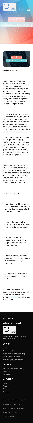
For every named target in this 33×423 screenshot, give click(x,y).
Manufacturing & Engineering (13, 368)
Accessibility (20, 408)
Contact (5, 392)
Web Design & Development (13, 360)
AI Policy (14, 412)
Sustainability (6, 412)
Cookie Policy (16, 404)
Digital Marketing (9, 351)
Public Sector (7, 371)
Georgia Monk (12, 37)
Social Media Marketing (11, 357)
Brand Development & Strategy (14, 354)
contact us (14, 297)
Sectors (5, 389)
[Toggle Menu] (28, 9)
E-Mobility (6, 374)
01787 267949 (8, 319)
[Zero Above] (9, 7)
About (5, 383)
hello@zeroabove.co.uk (12, 323)
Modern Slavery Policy (9, 416)
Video (5, 348)
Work (5, 386)
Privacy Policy (7, 404)
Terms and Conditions (9, 408)
